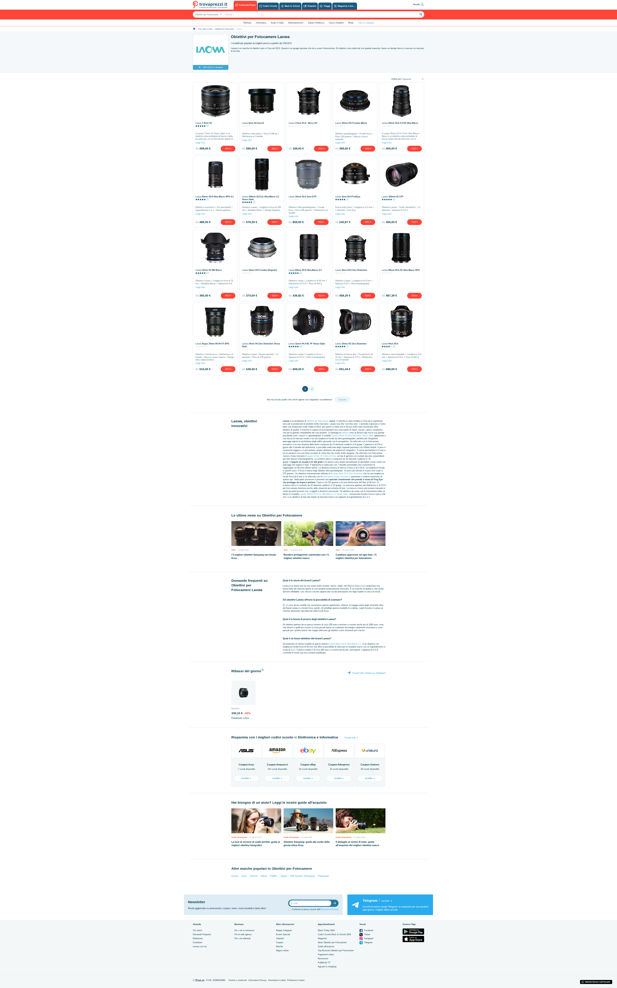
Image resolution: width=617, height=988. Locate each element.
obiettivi (345, 432)
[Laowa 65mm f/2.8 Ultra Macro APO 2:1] (215, 174)
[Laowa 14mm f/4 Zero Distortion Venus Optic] (262, 321)
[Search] (421, 14)
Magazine (322, 938)
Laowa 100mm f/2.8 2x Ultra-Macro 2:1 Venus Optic (324, 494)
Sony (244, 876)
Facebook (368, 930)
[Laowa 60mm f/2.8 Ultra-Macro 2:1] (308, 248)
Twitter (366, 934)
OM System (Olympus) (302, 876)
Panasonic (323, 876)
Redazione (198, 938)
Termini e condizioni (237, 980)
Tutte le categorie (366, 23)
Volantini (280, 938)
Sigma (283, 876)
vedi (227, 149)
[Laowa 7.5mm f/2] (215, 101)
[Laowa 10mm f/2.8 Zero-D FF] (308, 174)
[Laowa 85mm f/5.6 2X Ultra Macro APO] (401, 248)
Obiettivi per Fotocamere (224, 29)
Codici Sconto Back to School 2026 (334, 934)
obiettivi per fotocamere (318, 421)
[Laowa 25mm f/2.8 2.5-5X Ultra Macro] (401, 101)
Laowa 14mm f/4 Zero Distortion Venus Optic (353, 435)
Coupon (279, 942)
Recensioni (323, 958)
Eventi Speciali (283, 934)
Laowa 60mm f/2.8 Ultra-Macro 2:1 (345, 644)
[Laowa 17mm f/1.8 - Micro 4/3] (308, 101)
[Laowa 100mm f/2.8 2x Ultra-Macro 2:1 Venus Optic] (262, 174)
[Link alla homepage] (194, 29)
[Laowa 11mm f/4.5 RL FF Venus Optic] (308, 321)
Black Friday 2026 (326, 930)
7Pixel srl (199, 980)
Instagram (368, 938)
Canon (234, 876)
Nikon (264, 876)
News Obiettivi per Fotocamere (332, 942)
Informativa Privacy (329, 909)
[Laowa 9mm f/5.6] (401, 321)
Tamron (254, 876)
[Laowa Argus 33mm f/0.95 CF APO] (215, 321)
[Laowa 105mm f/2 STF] (401, 174)
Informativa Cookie (277, 980)
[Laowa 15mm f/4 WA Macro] (215, 248)
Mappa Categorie (284, 930)
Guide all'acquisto (326, 946)
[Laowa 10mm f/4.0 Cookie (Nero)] (355, 101)
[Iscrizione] (335, 903)
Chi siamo (197, 930)
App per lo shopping (327, 966)
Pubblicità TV (324, 962)
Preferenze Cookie (295, 980)
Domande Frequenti (202, 934)
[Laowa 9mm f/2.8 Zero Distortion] (355, 248)
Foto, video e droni (205, 29)
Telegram (368, 942)
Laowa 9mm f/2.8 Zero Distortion (347, 473)
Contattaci (197, 942)
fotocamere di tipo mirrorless (336, 476)
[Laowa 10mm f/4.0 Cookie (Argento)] (262, 248)
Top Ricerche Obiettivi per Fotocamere (336, 950)
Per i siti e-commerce (244, 930)
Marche (279, 946)
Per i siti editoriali (242, 938)
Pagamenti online (326, 954)
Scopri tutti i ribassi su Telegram (369, 673)
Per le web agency (243, 934)
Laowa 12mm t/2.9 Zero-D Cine (321, 456)
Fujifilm (273, 876)
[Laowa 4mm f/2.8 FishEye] (355, 174)
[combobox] (208, 14)
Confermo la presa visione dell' (315, 909)
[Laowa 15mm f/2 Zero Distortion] (355, 321)
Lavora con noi (199, 946)
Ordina (396, 79)
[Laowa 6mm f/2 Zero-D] (262, 101)
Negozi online (282, 950)
